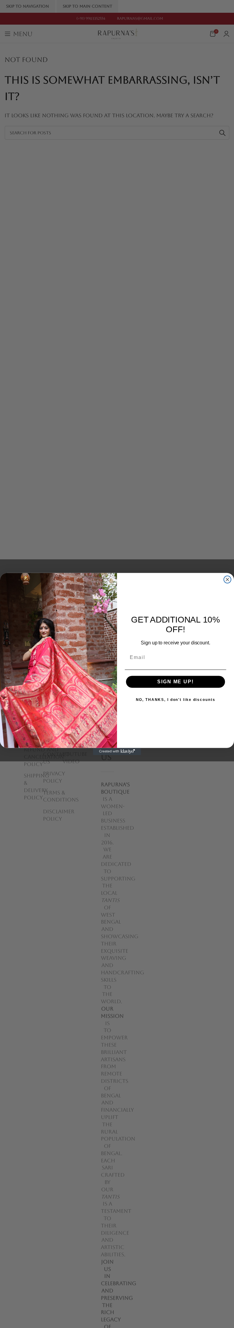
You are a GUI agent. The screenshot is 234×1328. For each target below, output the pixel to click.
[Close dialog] (227, 579)
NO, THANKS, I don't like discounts (175, 700)
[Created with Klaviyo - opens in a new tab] (117, 751)
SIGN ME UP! (175, 681)
